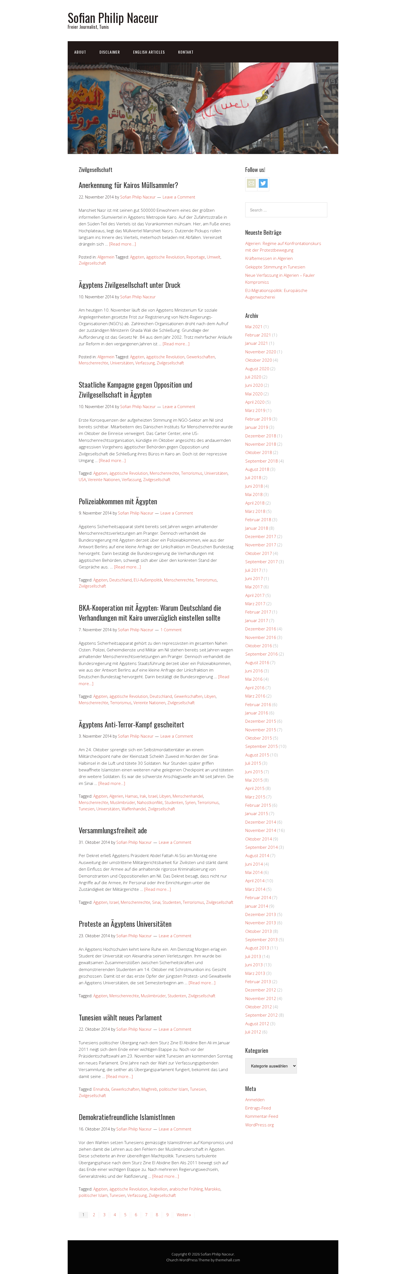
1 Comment (171, 629)
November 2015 (260, 729)
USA (82, 479)
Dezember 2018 (260, 435)
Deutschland (120, 580)
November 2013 (260, 922)
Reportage (195, 257)
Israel (152, 796)
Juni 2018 (254, 486)
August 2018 (257, 469)
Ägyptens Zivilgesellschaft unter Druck (129, 284)
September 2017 (261, 561)
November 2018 (260, 444)
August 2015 (257, 755)
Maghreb (149, 1089)
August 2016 (257, 662)
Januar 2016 (256, 713)
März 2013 (255, 973)
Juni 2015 (254, 771)
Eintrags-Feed (258, 1108)
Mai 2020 (254, 393)
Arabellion (158, 1189)
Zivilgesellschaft (92, 263)
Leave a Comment (179, 197)
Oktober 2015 (258, 738)
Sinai (156, 902)
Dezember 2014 (260, 822)
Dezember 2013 (260, 914)
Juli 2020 (253, 377)
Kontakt (186, 52)
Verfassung (145, 363)
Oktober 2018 (258, 452)
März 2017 (255, 603)
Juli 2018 (253, 477)
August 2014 (257, 855)
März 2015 (255, 797)
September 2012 (261, 1015)
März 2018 (255, 511)
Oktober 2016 (258, 645)
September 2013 (261, 939)
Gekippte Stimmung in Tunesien (275, 267)
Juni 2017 (254, 578)
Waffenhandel (134, 808)
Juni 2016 (254, 670)
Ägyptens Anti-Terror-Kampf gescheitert (131, 724)
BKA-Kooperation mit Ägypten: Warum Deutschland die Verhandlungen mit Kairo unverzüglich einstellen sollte (150, 612)
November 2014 (260, 830)
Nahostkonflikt (150, 802)
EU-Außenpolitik (148, 580)
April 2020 (255, 402)
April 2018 (255, 503)
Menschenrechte (93, 363)
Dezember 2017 (260, 536)
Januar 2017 (256, 620)
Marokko (212, 1189)
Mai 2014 (254, 872)
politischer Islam (173, 1089)
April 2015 (255, 788)
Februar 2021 (258, 335)
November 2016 (260, 637)
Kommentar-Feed (261, 1116)
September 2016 (261, 654)
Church (172, 1259)
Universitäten (121, 363)
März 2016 (255, 696)
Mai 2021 (254, 326)
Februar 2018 (258, 519)
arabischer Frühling (186, 1189)
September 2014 (261, 847)
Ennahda (101, 1089)
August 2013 (257, 948)
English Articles (149, 52)
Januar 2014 (256, 906)
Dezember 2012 (260, 990)
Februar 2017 (258, 612)
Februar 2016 (258, 704)
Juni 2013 (254, 964)
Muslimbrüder (122, 802)
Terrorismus (191, 473)
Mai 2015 (254, 780)
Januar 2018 (256, 528)
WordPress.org (259, 1124)
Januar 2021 (256, 343)
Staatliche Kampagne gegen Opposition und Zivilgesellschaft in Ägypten (135, 389)
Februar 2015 (258, 805)
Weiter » (184, 1214)
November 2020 (260, 351)
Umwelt (213, 257)
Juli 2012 (253, 1032)
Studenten (174, 802)
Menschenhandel (188, 796)
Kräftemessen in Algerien (269, 258)
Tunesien (86, 808)
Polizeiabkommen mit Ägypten (118, 501)
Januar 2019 (256, 427)
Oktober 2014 (258, 839)
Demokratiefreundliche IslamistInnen (127, 1116)
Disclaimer (109, 52)
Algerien (116, 796)
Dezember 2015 (260, 721)
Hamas (131, 796)
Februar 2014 (258, 897)
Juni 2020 (254, 385)
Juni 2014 (254, 864)
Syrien (190, 802)
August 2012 (257, 1023)
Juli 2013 (253, 956)
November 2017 (260, 544)
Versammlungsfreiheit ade (113, 830)
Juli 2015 (253, 763)
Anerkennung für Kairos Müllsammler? (128, 184)
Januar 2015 (256, 813)
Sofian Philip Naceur (113, 17)
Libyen (210, 696)
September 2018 (261, 461)
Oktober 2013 (258, 931)
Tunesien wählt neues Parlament (120, 1017)
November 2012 (260, 998)
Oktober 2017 (258, 553)
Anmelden (255, 1099)
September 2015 (261, 746)
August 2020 (257, 368)
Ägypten (137, 257)
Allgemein (105, 257)
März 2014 (255, 889)
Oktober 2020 (258, 360)
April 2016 (255, 687)
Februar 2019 (258, 419)
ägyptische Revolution (165, 257)
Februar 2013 (258, 981)
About (80, 52)
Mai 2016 (254, 679)
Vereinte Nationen (104, 479)
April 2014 (255, 880)
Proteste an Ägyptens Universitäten (125, 923)
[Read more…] (122, 244)
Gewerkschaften (200, 356)
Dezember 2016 (260, 628)
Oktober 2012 (258, 1006)
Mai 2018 (254, 494)
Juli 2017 (253, 570)
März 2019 (255, 410)
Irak (143, 796)
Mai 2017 (254, 586)
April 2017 (255, 595)
